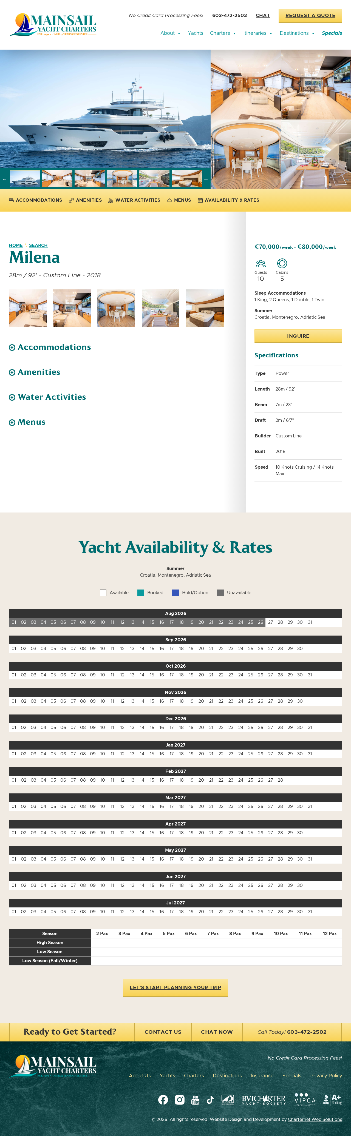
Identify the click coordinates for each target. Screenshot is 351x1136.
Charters (220, 33)
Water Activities (137, 200)
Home (16, 245)
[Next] (206, 178)
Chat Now (217, 1032)
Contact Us (163, 1032)
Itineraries (255, 33)
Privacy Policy (326, 1076)
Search (38, 245)
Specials (332, 33)
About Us (140, 1076)
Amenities (89, 200)
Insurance (262, 1076)
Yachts (195, 33)
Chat (263, 15)
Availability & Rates (232, 200)
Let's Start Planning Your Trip (175, 987)
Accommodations (39, 200)
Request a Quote (310, 15)
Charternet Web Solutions (315, 1119)
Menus (182, 200)
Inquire (298, 336)
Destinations (294, 33)
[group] (105, 109)
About (167, 33)
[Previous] (4, 178)
